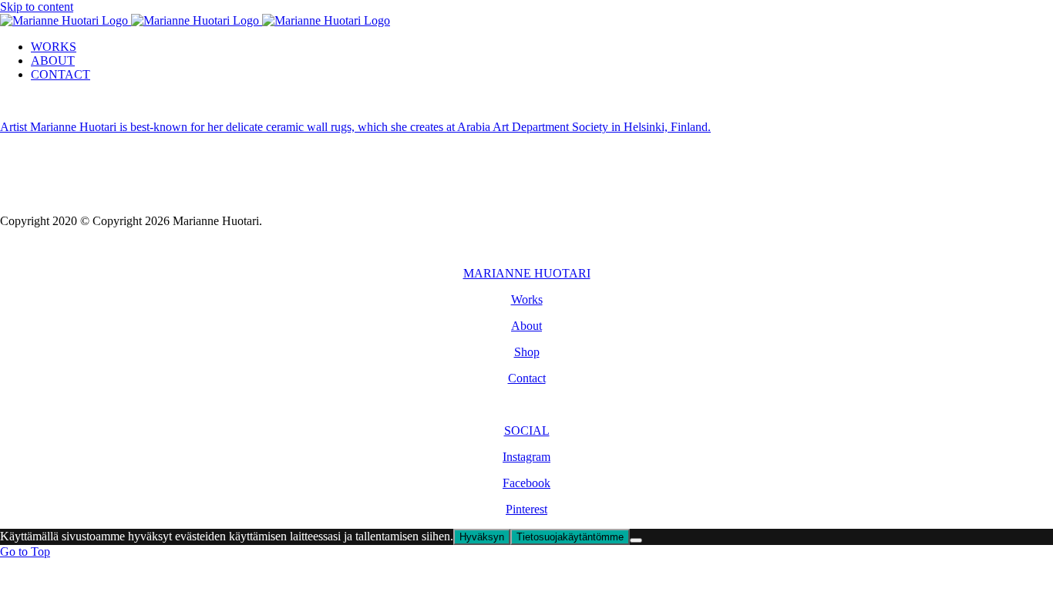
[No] (636, 540)
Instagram (526, 456)
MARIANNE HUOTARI (526, 273)
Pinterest (526, 509)
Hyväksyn (481, 537)
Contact (527, 378)
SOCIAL (527, 430)
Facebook (526, 482)
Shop (527, 351)
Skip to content (36, 6)
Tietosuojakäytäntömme (570, 537)
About (526, 325)
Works (527, 299)
